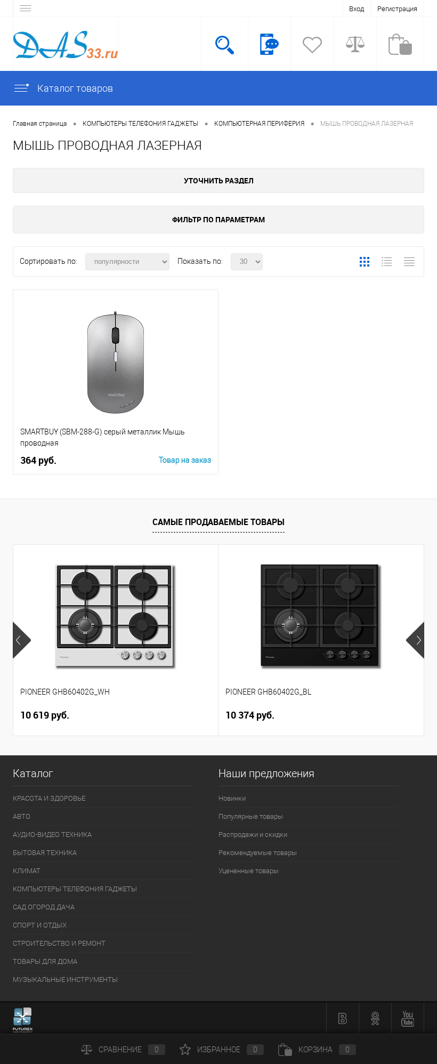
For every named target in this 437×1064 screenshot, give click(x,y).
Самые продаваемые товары (218, 522)
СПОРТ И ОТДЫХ (40, 925)
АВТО (21, 816)
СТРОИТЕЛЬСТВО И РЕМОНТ (59, 943)
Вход (356, 9)
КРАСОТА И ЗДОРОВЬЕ (49, 798)
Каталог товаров (74, 88)
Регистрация (397, 9)
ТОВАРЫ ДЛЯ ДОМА (45, 961)
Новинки (232, 798)
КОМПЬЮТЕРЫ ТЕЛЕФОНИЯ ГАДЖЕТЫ (75, 889)
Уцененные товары (248, 871)
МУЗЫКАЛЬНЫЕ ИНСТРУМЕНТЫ (65, 980)
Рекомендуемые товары (257, 853)
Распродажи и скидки (252, 835)
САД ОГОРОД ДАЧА (44, 907)
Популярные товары (250, 816)
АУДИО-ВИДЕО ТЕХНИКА (52, 835)
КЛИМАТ (27, 871)
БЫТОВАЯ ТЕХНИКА (45, 853)
